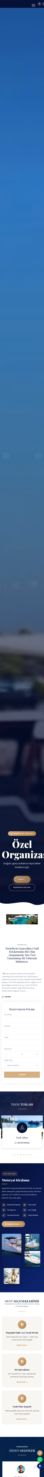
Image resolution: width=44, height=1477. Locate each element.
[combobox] (22, 1065)
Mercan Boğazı (22, 1137)
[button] (15, 1154)
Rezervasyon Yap (22, 886)
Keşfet (22, 878)
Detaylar (21, 1345)
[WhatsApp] (40, 1459)
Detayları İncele (12, 1224)
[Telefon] (40, 1453)
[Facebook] (39, 4)
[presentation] (6, 456)
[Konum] (40, 1466)
